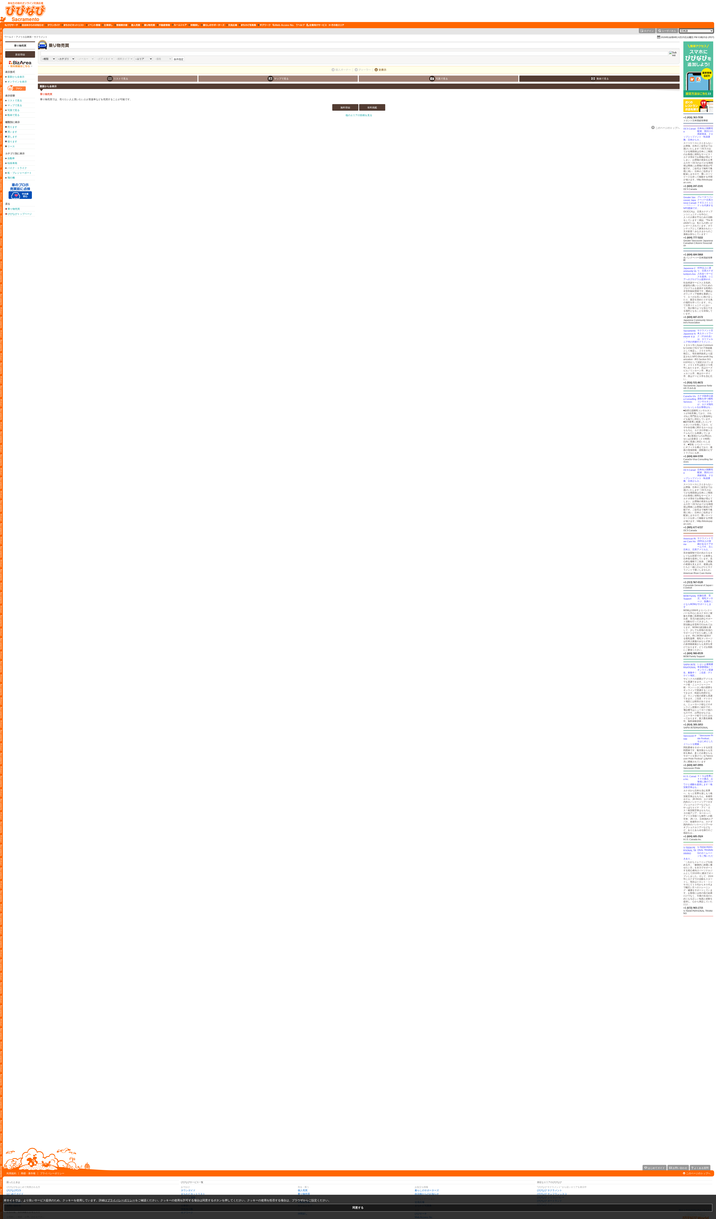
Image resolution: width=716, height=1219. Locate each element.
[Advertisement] (380, 11)
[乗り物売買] (148, 25)
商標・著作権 (28, 1173)
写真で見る (13, 110)
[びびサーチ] (11, 25)
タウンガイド (188, 1190)
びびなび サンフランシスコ (552, 1194)
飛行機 (11, 178)
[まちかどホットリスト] (73, 25)
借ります (12, 141)
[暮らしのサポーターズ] (212, 25)
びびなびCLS (14, 1190)
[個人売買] (134, 25)
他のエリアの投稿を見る (359, 115)
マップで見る (14, 105)
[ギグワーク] (264, 25)
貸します (12, 136)
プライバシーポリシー (52, 1173)
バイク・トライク (17, 168)
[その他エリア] (336, 25)
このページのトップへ (698, 1173)
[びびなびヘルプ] (300, 25)
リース (11, 146)
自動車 (11, 158)
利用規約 (11, 1173)
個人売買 (302, 1190)
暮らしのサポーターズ (427, 1190)
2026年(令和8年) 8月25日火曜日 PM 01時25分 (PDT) (687, 37)
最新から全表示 (15, 77)
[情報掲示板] (120, 25)
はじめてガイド (15, 1194)
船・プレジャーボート (19, 173)
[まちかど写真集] (247, 25)
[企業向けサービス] (317, 25)
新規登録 (20, 54)
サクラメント (40, 37)
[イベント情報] (93, 25)
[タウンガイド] (52, 25)
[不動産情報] (163, 25)
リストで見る (14, 100)
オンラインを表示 (17, 81)
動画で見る (13, 115)
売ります (12, 127)
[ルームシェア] (179, 25)
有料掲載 (372, 107)
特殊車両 (12, 163)
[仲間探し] (194, 25)
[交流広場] (231, 25)
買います (12, 132)
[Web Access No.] (283, 25)
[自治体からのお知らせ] (32, 25)
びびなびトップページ (20, 214)
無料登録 (345, 107)
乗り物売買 (20, 45)
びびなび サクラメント (549, 1190)
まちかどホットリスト (193, 1194)
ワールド (8, 37)
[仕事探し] (107, 25)
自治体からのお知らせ (427, 1194)
